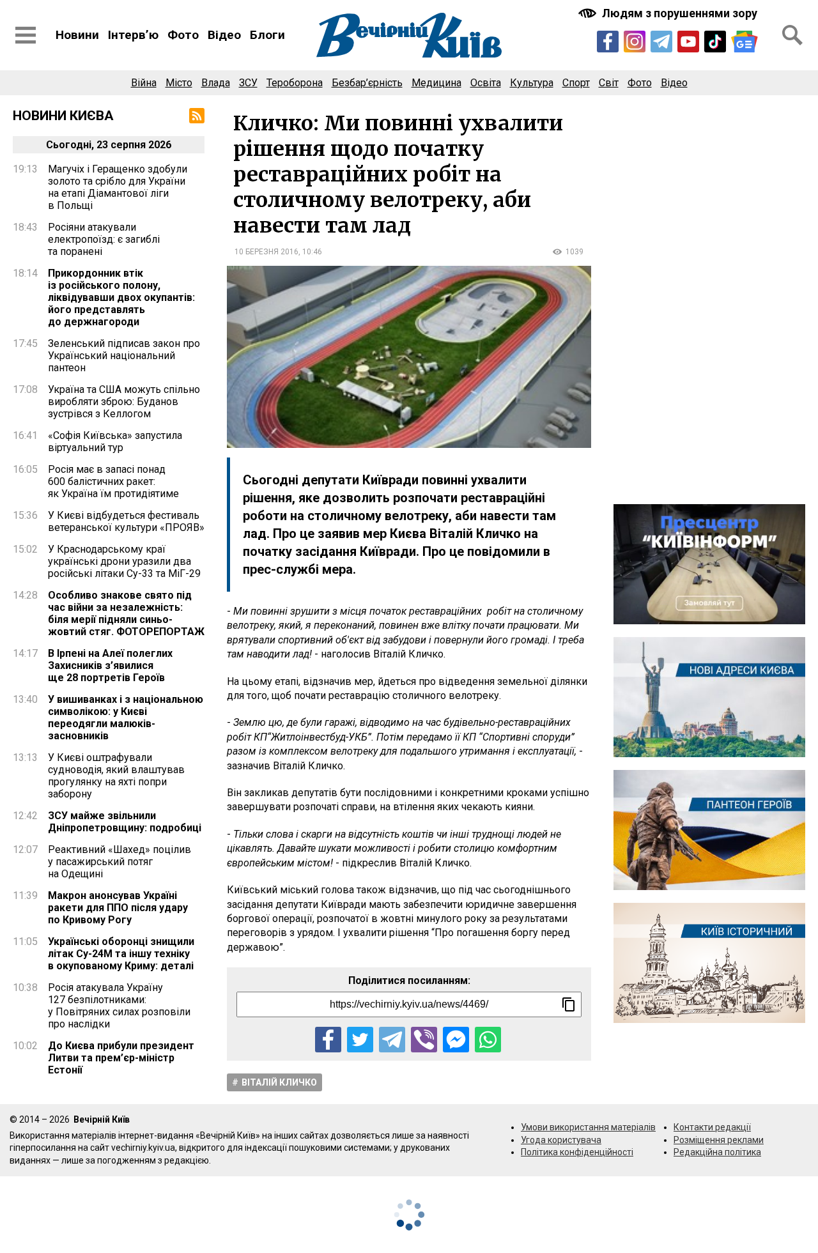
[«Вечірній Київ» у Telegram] (661, 41)
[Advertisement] (709, 299)
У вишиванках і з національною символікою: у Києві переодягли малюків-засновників (125, 717)
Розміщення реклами (719, 1140)
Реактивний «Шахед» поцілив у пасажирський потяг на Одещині (119, 861)
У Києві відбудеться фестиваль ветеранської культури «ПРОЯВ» (126, 521)
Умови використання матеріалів (588, 1127)
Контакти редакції (712, 1127)
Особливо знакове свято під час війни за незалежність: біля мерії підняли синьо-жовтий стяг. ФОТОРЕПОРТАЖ (126, 613)
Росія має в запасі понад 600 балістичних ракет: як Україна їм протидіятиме (113, 481)
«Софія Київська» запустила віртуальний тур (115, 441)
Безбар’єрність (367, 83)
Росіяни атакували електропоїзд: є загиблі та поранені (104, 239)
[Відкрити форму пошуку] (792, 35)
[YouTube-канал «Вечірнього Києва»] (688, 41)
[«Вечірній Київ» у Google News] (744, 41)
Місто (179, 83)
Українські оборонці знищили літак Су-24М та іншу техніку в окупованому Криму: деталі (121, 953)
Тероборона (294, 83)
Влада (215, 83)
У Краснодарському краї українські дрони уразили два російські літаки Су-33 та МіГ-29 (124, 561)
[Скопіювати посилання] (568, 1004)
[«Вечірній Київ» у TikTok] (715, 41)
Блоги (267, 34)
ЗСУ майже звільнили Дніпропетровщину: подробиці (124, 822)
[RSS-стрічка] (196, 115)
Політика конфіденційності (577, 1152)
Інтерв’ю (133, 34)
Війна (144, 83)
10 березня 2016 (266, 251)
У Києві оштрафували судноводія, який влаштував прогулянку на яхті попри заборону (116, 775)
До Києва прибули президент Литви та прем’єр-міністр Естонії (121, 1058)
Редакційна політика (717, 1152)
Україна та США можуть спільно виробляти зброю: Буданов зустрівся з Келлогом (124, 401)
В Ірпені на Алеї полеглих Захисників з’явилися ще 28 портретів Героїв (110, 665)
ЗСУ (248, 83)
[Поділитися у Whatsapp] (488, 1040)
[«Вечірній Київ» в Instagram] (634, 41)
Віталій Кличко (279, 1082)
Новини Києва (63, 115)
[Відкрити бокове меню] (25, 35)
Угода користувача (561, 1140)
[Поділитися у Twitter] (360, 1040)
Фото (183, 34)
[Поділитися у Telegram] (392, 1040)
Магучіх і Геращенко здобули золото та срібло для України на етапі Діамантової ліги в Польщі (117, 187)
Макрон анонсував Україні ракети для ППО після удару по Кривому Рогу (118, 907)
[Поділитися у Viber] (424, 1040)
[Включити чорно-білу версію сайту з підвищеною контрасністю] (669, 13)
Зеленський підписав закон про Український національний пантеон (124, 355)
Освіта (485, 83)
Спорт (576, 83)
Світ (609, 83)
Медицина (436, 83)
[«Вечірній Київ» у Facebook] (608, 41)
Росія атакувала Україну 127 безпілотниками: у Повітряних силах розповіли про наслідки (119, 1005)
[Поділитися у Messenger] (456, 1040)
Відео (224, 34)
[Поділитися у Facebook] (328, 1040)
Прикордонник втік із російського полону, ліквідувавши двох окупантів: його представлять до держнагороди (121, 297)
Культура (531, 83)
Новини (77, 34)
